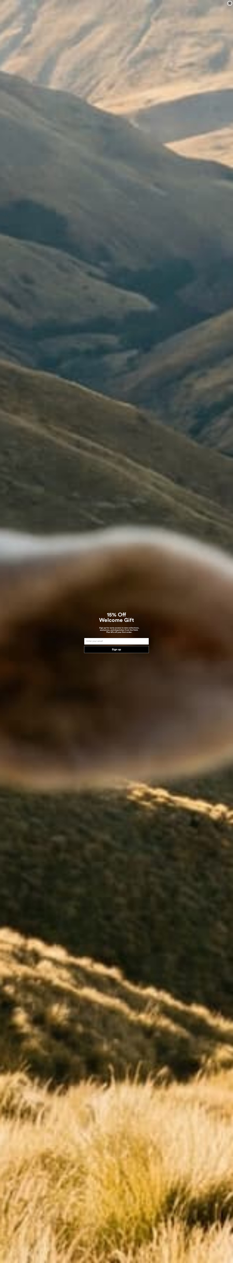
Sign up (116, 649)
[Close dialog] (230, 3)
